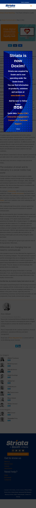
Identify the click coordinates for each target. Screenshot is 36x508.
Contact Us (13, 120)
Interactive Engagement (17, 117)
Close (18, 129)
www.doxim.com (18, 95)
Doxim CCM (22, 113)
